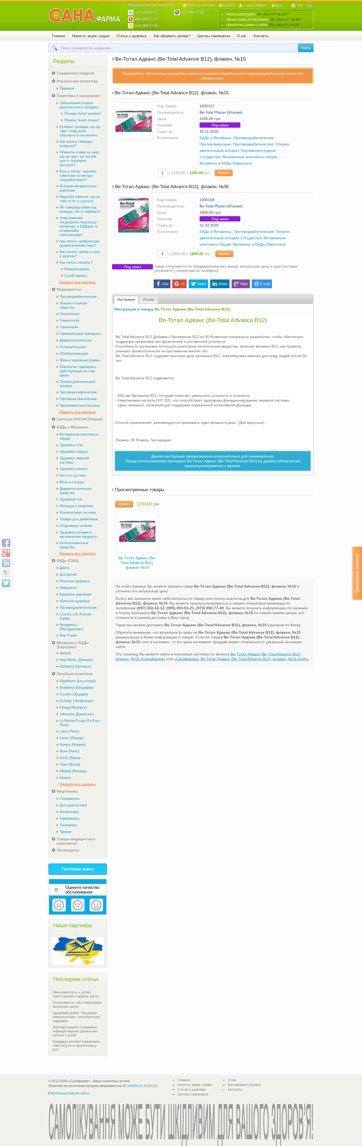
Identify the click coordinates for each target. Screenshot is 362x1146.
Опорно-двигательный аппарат (77, 384)
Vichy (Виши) (70, 758)
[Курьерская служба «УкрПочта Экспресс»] (77, 951)
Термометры (70, 818)
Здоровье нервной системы (74, 460)
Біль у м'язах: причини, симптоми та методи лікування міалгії (78, 175)
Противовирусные (215, 144)
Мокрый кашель (77, 269)
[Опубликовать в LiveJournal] (6, 573)
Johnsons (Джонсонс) (77, 714)
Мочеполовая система (78, 512)
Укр (300, 5)
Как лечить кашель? (76, 262)
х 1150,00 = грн (189, 173)
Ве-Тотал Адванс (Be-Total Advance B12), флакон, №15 (137, 563)
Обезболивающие (74, 354)
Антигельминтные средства (74, 545)
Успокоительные (73, 347)
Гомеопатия (69, 327)
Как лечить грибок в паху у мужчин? (80, 254)
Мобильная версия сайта (70, 1093)
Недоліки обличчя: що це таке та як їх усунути (80, 199)
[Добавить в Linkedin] (6, 563)
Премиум (67, 88)
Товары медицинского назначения (76, 841)
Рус (309, 5)
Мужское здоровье (75, 601)
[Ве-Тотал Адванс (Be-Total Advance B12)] (137, 531)
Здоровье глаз (71, 445)
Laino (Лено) (69, 731)
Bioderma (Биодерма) (77, 688)
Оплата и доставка (201, 5)
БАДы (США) (68, 560)
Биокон (65, 778)
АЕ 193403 (130, 1086)
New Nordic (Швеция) (76, 660)
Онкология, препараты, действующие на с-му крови (78, 371)
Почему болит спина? (81, 120)
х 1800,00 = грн (189, 254)
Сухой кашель (75, 276)
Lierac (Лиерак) (71, 738)
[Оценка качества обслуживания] (77, 897)
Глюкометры (70, 799)
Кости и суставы (73, 475)
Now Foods (68, 635)
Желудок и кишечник (76, 506)
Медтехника (67, 791)
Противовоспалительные (80, 405)
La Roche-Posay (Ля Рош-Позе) (80, 723)
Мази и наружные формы (80, 360)
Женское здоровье (75, 581)
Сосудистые (210, 157)
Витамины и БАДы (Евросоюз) (226, 163)
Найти (306, 48)
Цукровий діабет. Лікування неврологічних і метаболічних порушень (76, 1017)
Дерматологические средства (75, 491)
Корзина (229, 5)
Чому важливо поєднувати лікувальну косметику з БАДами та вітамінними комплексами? (79, 226)
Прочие (65, 832)
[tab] (126, 300)
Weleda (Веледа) (73, 771)
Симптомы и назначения (78, 96)
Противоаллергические (78, 392)
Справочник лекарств (75, 73)
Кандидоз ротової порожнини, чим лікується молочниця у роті (76, 1045)
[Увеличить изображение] (133, 121)
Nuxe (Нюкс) (69, 751)
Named (65, 653)
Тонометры (68, 825)
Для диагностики (73, 805)
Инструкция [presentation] (126, 299)
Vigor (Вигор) (70, 764)
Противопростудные (258, 150)
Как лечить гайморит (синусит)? (76, 144)
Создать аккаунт (254, 5)
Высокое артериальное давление (78, 188)
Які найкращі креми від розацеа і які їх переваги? (80, 209)
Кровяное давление (75, 594)
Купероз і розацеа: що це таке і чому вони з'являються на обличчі (80, 131)
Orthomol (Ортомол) (75, 666)
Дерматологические (75, 340)
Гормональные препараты (80, 334)
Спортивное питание (76, 526)
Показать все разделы (77, 282)
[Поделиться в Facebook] (6, 543)
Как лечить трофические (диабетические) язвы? (79, 243)
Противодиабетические (253, 138)
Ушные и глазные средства (73, 305)
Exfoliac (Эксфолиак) (76, 701)
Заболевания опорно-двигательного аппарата (79, 105)
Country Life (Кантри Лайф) (75, 616)
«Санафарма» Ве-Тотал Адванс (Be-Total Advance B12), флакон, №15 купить (241, 659)
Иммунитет (68, 588)
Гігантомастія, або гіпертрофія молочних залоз (77, 1005)
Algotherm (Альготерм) (78, 681)
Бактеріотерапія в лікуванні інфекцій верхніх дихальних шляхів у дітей (75, 1031)
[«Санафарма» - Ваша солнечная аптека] (84, 15)
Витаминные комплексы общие (250, 157)
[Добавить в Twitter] (6, 583)
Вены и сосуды (72, 482)
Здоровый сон (71, 499)
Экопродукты (68, 850)
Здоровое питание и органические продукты (78, 534)
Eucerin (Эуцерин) (74, 694)
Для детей (68, 574)
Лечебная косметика (74, 674)
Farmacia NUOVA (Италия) (80, 419)
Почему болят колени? (82, 114)
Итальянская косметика (77, 81)
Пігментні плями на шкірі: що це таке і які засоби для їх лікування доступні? (80, 158)
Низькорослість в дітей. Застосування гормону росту (76, 994)
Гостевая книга (78, 869)
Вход (278, 5)
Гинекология (69, 320)
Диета (64, 568)
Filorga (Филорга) (73, 707)
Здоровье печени (73, 469)
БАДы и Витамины (215, 138)
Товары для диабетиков (79, 519)
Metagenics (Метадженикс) (71, 627)
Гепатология (69, 314)
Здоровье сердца (73, 452)
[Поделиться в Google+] (6, 553)
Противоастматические (78, 399)
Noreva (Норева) (72, 745)
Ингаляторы (69, 812)
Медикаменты (69, 289)
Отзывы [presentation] (148, 299)
